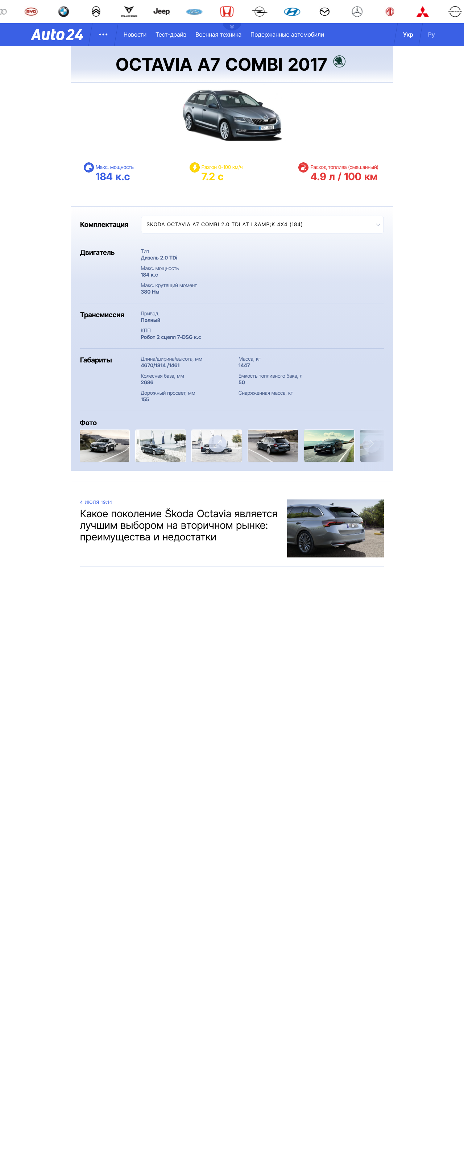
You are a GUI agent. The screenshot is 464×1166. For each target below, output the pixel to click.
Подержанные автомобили (287, 34)
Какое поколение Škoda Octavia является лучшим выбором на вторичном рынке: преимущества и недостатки (179, 525)
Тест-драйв (171, 34)
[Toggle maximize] (217, 443)
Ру (431, 34)
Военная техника (218, 34)
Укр (408, 34)
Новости (135, 34)
